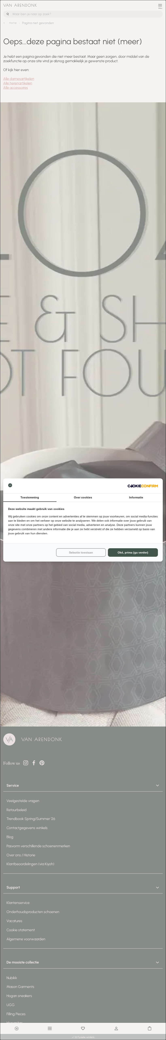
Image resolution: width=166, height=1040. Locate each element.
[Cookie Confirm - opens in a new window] (143, 486)
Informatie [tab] (136, 497)
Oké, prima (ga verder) (133, 552)
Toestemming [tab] (29, 497)
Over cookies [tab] (83, 497)
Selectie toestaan (81, 552)
